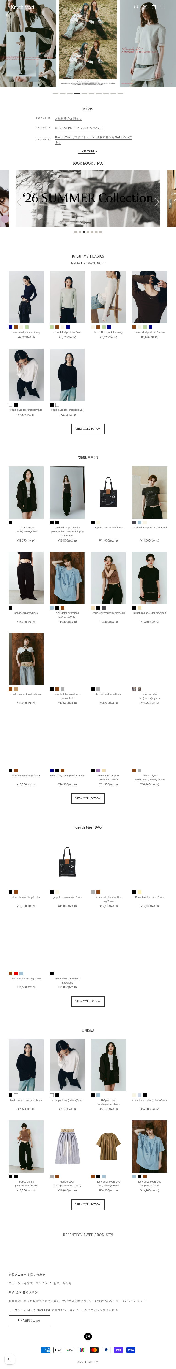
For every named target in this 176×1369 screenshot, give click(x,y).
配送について (104, 1301)
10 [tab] (120, 93)
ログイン (41, 1283)
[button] (154, 7)
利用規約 (15, 1301)
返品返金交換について (77, 1301)
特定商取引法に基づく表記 (42, 1301)
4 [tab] (77, 93)
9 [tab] (113, 93)
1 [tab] (55, 93)
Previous (21, 202)
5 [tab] (84, 93)
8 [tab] (106, 93)
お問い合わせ (63, 1283)
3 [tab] (70, 93)
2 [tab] (62, 93)
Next (155, 202)
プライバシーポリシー (131, 1301)
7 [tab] (99, 93)
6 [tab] (91, 93)
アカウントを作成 (21, 1283)
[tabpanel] (88, 43)
